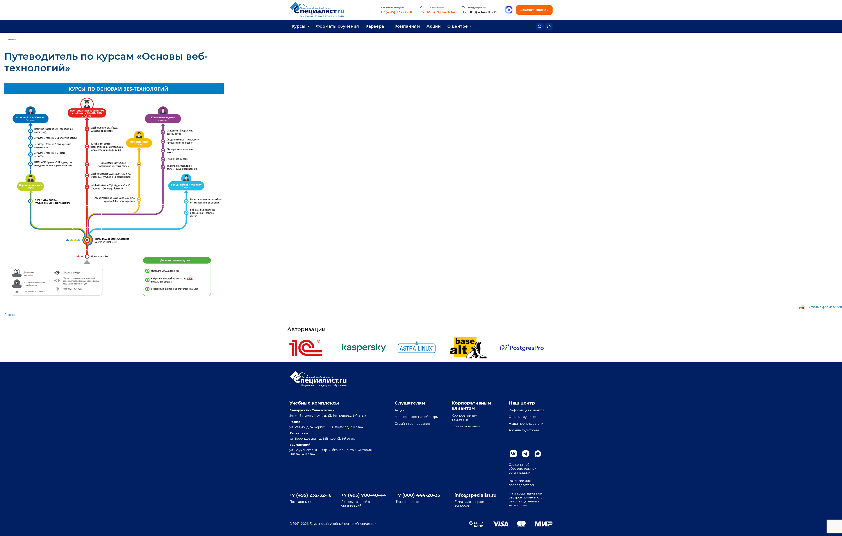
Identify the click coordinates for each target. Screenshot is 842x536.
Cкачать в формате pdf (824, 307)
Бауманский (299, 445)
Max (537, 453)
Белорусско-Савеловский (312, 410)
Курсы (298, 26)
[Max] (509, 10)
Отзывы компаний (466, 426)
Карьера (375, 26)
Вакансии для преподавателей (522, 483)
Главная (10, 39)
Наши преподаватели (526, 424)
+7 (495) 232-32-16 (397, 12)
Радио (294, 422)
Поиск (540, 26)
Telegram (525, 453)
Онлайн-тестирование (412, 424)
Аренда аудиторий (524, 430)
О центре (457, 26)
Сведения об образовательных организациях (522, 469)
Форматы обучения (337, 26)
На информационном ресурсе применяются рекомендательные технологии (526, 499)
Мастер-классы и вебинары (416, 417)
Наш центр (522, 403)
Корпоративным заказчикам (464, 417)
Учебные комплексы (314, 403)
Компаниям (407, 26)
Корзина (549, 26)
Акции (433, 26)
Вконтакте (513, 453)
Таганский (298, 433)
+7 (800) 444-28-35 (479, 12)
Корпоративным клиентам (471, 405)
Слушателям (410, 403)
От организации (432, 7)
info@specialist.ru (475, 495)
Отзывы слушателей (525, 417)
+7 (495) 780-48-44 (438, 12)
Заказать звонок (534, 10)
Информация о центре (526, 410)
